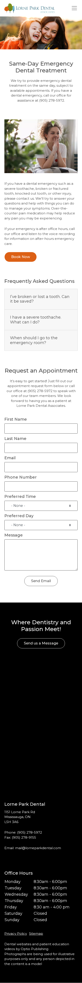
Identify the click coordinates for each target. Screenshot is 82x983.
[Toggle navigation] (74, 8)
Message (13, 535)
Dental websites (17, 944)
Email (10, 458)
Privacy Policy (15, 933)
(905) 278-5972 (29, 832)
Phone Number (20, 477)
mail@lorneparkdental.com (38, 848)
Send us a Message (41, 643)
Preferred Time (20, 496)
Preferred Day (18, 515)
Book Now (20, 257)
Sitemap (36, 933)
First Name (15, 419)
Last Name (15, 438)
